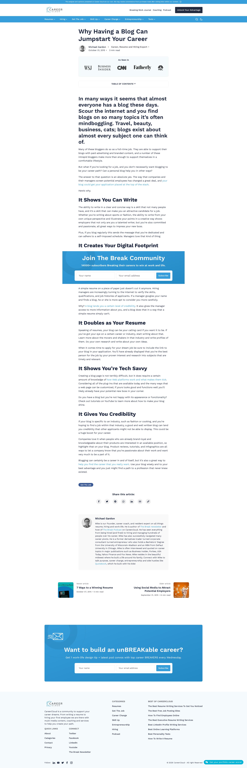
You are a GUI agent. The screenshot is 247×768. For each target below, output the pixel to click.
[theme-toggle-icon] (201, 19)
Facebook (74, 738)
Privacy (48, 747)
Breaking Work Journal (140, 10)
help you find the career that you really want (103, 464)
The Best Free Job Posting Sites (164, 711)
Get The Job (78, 19)
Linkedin (73, 742)
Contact (49, 742)
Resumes (49, 19)
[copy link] (148, 501)
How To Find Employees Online (163, 715)
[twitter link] (54, 763)
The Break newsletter (151, 526)
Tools (150, 19)
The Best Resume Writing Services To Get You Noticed (175, 706)
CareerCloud (179, 763)
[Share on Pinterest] (115, 501)
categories (50, 738)
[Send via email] (140, 501)
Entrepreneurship (133, 19)
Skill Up (94, 19)
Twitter (72, 733)
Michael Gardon (97, 47)
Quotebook (100, 563)
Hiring (62, 19)
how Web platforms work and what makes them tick (136, 379)
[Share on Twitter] (107, 501)
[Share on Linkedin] (131, 501)
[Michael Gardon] (82, 48)
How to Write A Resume (160, 738)
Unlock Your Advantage (188, 10)
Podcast (167, 10)
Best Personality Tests (159, 734)
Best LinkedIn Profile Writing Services (167, 724)
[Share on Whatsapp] (123, 501)
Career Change (111, 19)
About (48, 733)
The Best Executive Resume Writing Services (170, 720)
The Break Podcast (112, 530)
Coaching (157, 10)
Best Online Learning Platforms (164, 729)
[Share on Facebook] (98, 501)
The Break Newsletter (80, 752)
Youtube (73, 747)
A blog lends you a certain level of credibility (110, 306)
